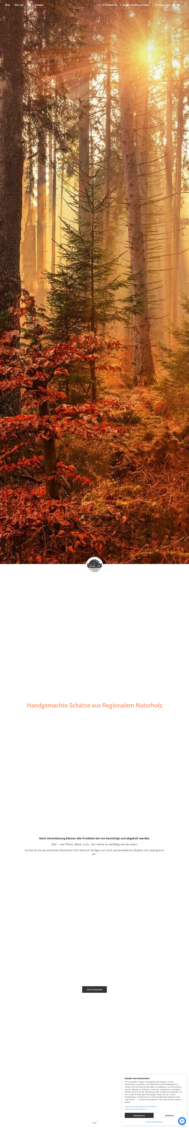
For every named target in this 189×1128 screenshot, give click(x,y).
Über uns (18, 5)
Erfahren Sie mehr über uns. (136, 1109)
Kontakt (39, 5)
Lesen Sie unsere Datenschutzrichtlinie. (141, 1106)
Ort (29, 5)
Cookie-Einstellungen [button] (154, 1122)
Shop (7, 5)
